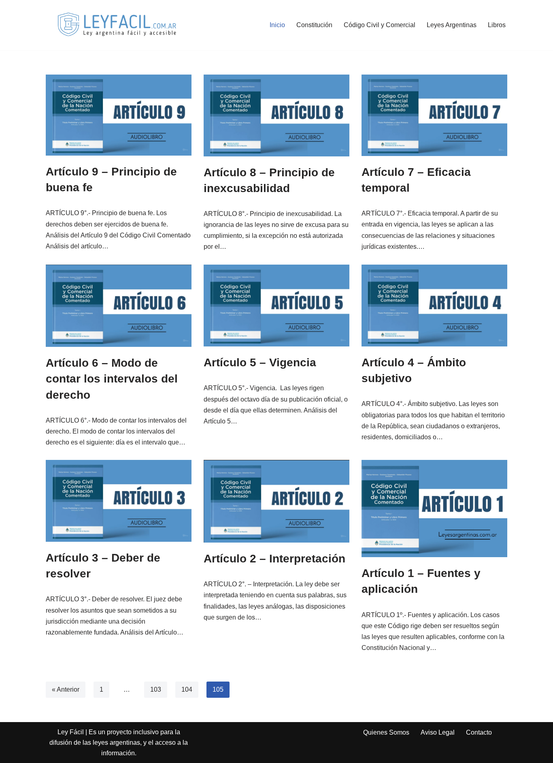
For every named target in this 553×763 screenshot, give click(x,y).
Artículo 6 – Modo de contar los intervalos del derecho (112, 379)
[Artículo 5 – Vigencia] (276, 305)
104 (186, 689)
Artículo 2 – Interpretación (274, 558)
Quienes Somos (386, 732)
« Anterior (65, 689)
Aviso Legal (438, 732)
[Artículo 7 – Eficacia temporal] (434, 115)
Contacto (479, 732)
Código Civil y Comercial (379, 24)
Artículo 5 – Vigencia (260, 362)
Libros (497, 24)
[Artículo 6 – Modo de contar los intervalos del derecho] (118, 306)
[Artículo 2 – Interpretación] (276, 501)
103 (155, 689)
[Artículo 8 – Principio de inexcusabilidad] (276, 115)
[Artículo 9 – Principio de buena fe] (118, 115)
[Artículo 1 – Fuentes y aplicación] (434, 508)
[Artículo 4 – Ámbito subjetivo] (434, 305)
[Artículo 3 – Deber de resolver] (118, 501)
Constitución (314, 24)
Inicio (277, 24)
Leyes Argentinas (451, 24)
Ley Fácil (70, 732)
